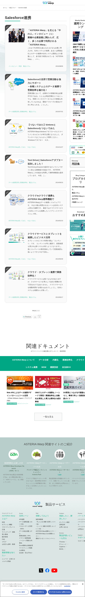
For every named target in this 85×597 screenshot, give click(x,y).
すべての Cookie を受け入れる (60, 592)
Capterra (62, 546)
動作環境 (5, 537)
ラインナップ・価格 (8, 532)
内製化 (55, 360)
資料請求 (62, 524)
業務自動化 (25, 535)
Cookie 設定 (20, 592)
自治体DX (66, 367)
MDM (43, 367)
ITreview (62, 542)
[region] (42, 589)
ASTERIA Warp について (23, 360)
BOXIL (61, 549)
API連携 (21, 519)
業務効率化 (67, 360)
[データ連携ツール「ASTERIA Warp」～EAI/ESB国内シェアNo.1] (48, 2)
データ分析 (44, 360)
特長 (3, 522)
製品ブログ (12, 7)
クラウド (80, 360)
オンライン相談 (64, 522)
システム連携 (31, 367)
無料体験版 (39, 519)
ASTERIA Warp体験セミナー (45, 531)
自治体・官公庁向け (25, 553)
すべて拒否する (38, 592)
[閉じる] (82, 584)
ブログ (4, 542)
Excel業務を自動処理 (26, 545)
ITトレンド (62, 544)
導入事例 (5, 534)
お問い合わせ (63, 527)
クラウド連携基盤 (25, 538)
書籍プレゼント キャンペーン (45, 538)
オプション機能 (7, 524)
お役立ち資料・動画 (8, 544)
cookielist (67, 586)
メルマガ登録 (6, 561)
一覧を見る (48, 416)
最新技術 (54, 367)
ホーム (5, 7)
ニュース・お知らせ (8, 559)
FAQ (3, 539)
